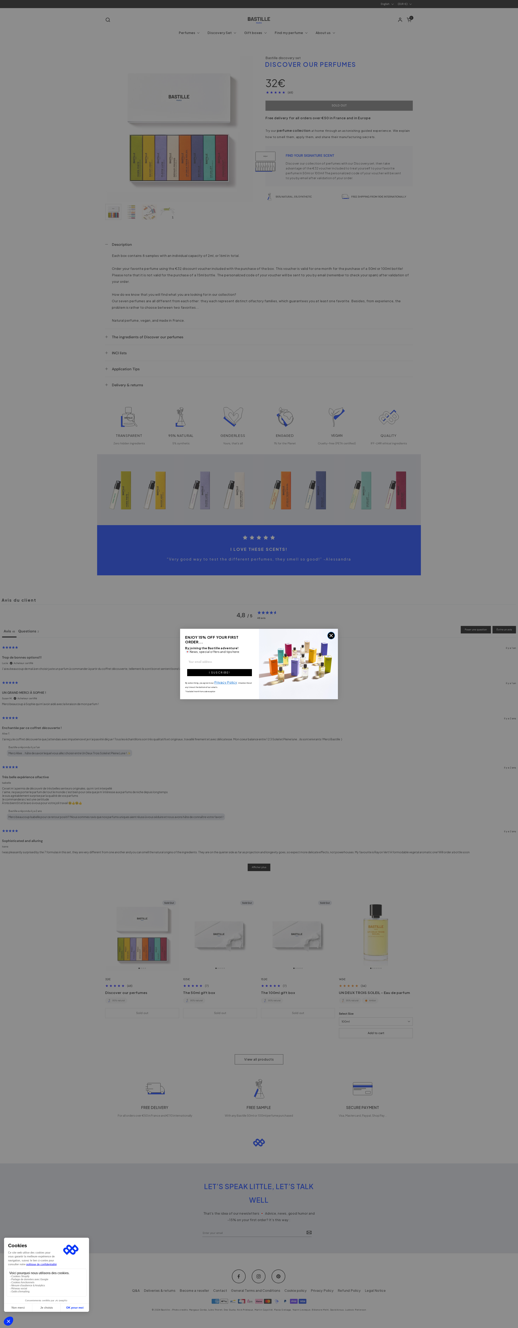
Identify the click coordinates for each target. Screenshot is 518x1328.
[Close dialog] (331, 635)
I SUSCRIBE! (219, 672)
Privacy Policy (225, 682)
